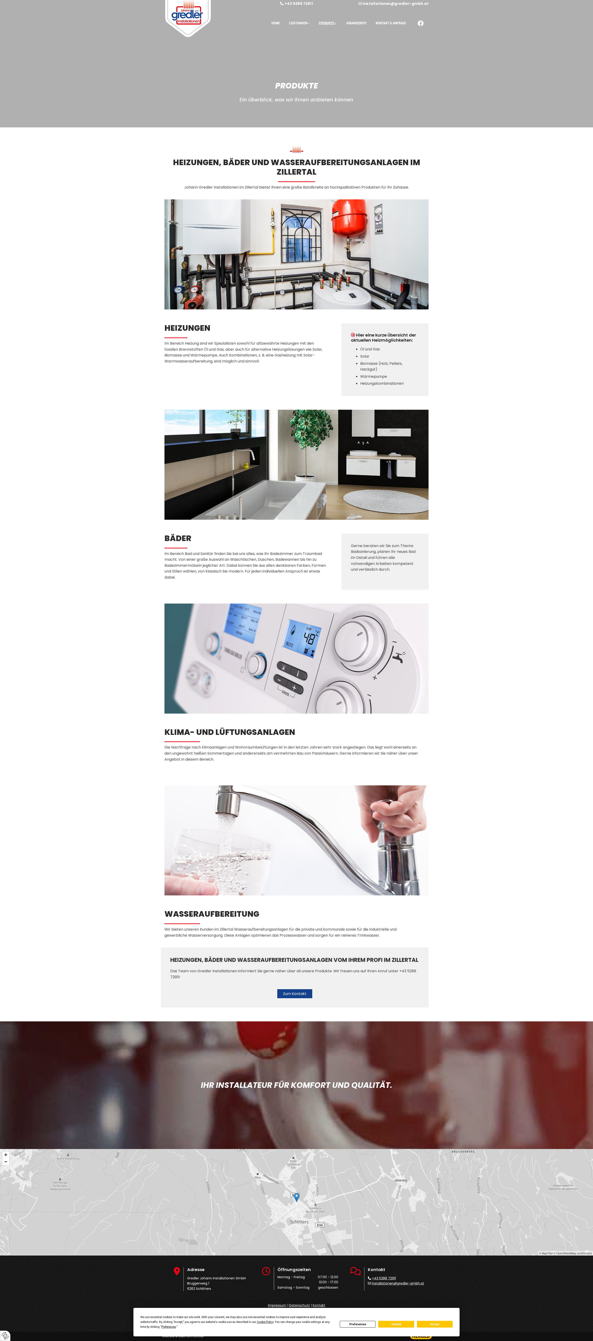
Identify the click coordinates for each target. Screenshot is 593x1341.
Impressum (277, 1305)
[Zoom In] (5, 1154)
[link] (294, 23)
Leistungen (298, 23)
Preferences (357, 1324)
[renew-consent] (5, 1336)
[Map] (296, 1202)
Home (275, 23)
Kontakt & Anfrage (391, 23)
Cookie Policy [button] (265, 1322)
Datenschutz (299, 1305)
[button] (294, 993)
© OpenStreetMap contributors (573, 1253)
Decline (396, 1324)
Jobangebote (356, 23)
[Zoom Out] (5, 1161)
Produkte (326, 23)
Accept (435, 1324)
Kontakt (319, 1305)
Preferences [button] (168, 1326)
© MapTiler (546, 1253)
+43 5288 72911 (299, 3)
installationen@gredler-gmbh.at (396, 3)
